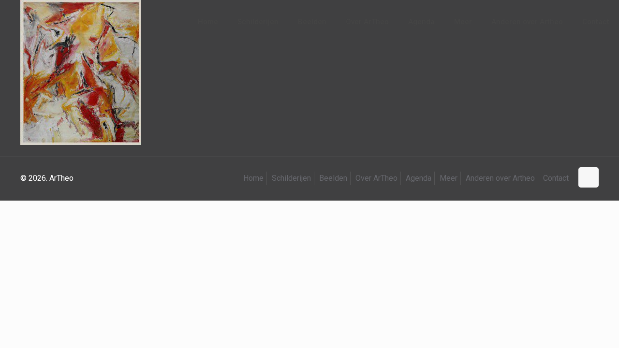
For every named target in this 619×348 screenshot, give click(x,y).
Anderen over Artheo (500, 178)
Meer (448, 178)
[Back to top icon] (588, 177)
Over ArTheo (376, 178)
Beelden (333, 178)
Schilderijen (291, 178)
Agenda (418, 178)
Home (253, 178)
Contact (556, 178)
